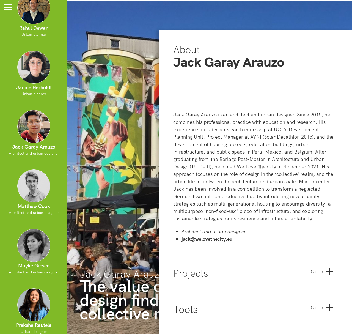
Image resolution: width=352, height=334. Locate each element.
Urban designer (34, 328)
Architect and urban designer (34, 150)
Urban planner (34, 90)
